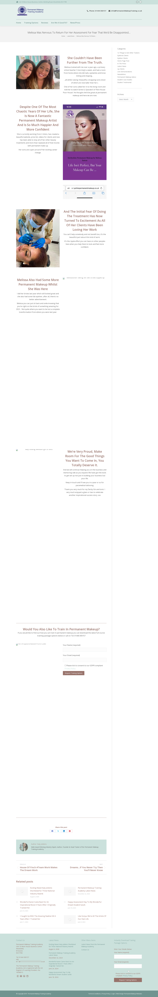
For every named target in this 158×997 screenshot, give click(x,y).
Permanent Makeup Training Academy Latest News (89, 889)
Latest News (121, 66)
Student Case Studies (124, 80)
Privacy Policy (70, 668)
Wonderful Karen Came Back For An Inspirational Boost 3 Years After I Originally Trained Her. (38, 905)
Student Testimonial (124, 82)
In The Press (121, 64)
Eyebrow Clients (122, 55)
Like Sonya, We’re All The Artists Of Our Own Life (92, 917)
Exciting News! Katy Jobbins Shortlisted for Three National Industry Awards (42, 891)
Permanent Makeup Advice (126, 77)
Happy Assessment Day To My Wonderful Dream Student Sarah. (84, 903)
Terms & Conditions (94, 994)
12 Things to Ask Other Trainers (128, 53)
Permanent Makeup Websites (133, 994)
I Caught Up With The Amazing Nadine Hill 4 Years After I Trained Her (38, 917)
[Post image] (22, 891)
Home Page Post (123, 61)
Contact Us (85, 950)
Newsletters (121, 74)
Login (113, 994)
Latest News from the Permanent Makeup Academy (93, 945)
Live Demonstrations (124, 72)
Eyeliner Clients (122, 58)
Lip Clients (120, 69)
